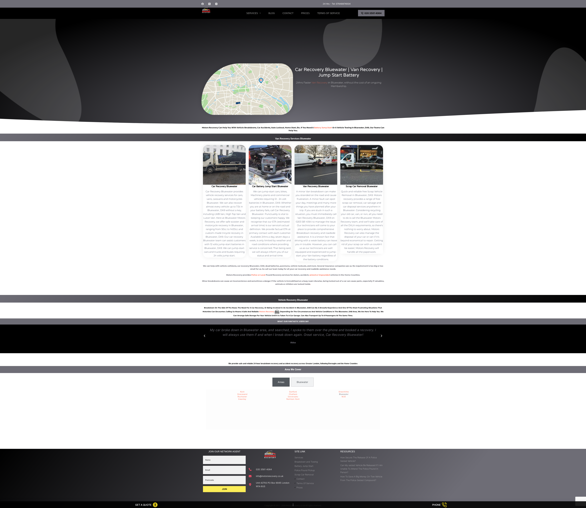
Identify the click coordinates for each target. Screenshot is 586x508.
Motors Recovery (217, 15)
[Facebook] (202, 4)
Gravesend (242, 394)
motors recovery (266, 312)
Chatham (293, 394)
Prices (305, 13)
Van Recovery (319, 82)
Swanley (242, 399)
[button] (204, 335)
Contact (287, 13)
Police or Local (258, 275)
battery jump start (323, 127)
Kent (242, 392)
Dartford (293, 392)
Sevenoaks (293, 396)
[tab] (281, 382)
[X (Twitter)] (209, 4)
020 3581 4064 (373, 13)
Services (252, 13)
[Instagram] (216, 4)
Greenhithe (344, 392)
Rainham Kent (293, 399)
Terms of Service (328, 13)
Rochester (242, 396)
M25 (344, 396)
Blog (271, 13)
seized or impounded (319, 275)
